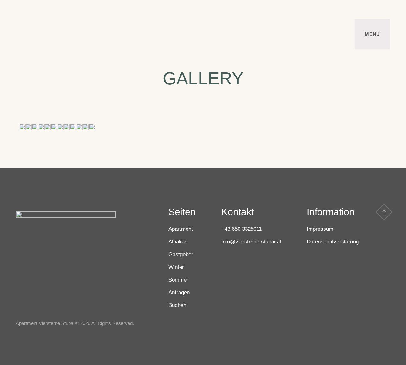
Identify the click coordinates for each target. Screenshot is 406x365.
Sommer (178, 280)
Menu (372, 34)
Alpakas (177, 242)
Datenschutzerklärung (333, 242)
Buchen (177, 305)
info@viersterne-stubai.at (251, 242)
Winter (176, 267)
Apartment (180, 229)
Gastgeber (180, 254)
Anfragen (179, 292)
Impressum (320, 229)
